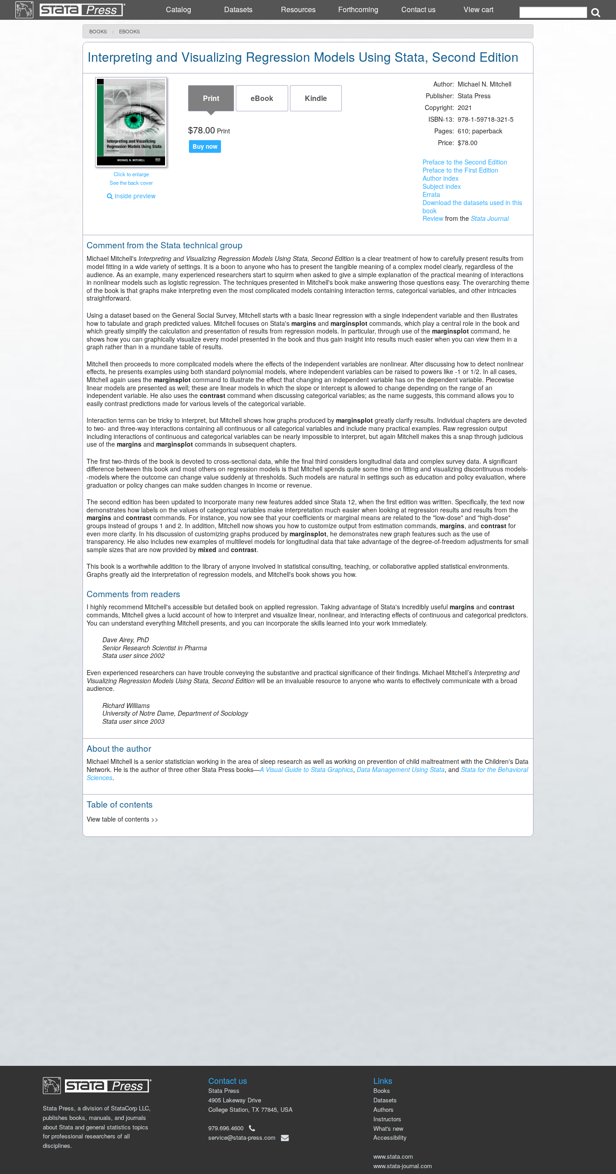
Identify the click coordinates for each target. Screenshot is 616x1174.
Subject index (442, 186)
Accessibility (390, 1137)
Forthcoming (358, 9)
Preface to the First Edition (460, 169)
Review (433, 218)
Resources (298, 9)
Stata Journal (490, 218)
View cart (478, 9)
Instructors (387, 1119)
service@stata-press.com (242, 1137)
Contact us (418, 9)
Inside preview (134, 195)
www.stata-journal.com (402, 1165)
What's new (388, 1128)
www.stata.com (393, 1156)
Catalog (178, 9)
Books (98, 31)
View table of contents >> (122, 818)
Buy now (205, 146)
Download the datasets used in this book (472, 206)
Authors (383, 1109)
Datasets (238, 9)
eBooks (129, 31)
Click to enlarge (131, 174)
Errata (431, 194)
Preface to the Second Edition (465, 161)
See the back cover (131, 182)
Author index (441, 178)
